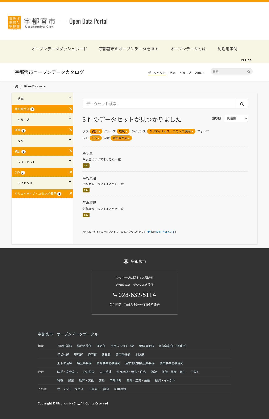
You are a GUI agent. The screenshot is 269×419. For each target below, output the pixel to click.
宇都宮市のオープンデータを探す (128, 48)
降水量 (88, 153)
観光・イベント (165, 380)
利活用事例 (227, 48)
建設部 (106, 354)
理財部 (101, 346)
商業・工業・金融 (138, 380)
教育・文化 (86, 380)
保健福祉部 (146, 346)
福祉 (154, 372)
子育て (194, 372)
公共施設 (89, 372)
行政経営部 (64, 346)
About (199, 73)
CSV (86, 165)
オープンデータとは (188, 48)
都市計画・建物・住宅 (131, 372)
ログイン (246, 60)
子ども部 (63, 354)
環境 (60, 380)
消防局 (139, 354)
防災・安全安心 (67, 372)
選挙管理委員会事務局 (140, 363)
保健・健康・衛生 (173, 372)
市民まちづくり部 (122, 346)
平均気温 (89, 177)
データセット (157, 73)
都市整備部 (123, 354)
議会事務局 (84, 363)
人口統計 (105, 372)
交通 (102, 380)
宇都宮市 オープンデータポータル (68, 334)
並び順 (216, 118)
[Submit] (249, 71)
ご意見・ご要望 (98, 389)
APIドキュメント (165, 231)
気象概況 (89, 202)
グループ (185, 73)
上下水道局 (64, 363)
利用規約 (120, 389)
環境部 (78, 354)
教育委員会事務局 (108, 363)
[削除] (99, 131)
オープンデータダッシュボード (59, 48)
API (148, 231)
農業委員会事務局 (171, 363)
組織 (172, 73)
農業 (71, 380)
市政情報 (115, 380)
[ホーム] (16, 86)
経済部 (92, 354)
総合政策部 (84, 346)
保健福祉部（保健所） (173, 346)
